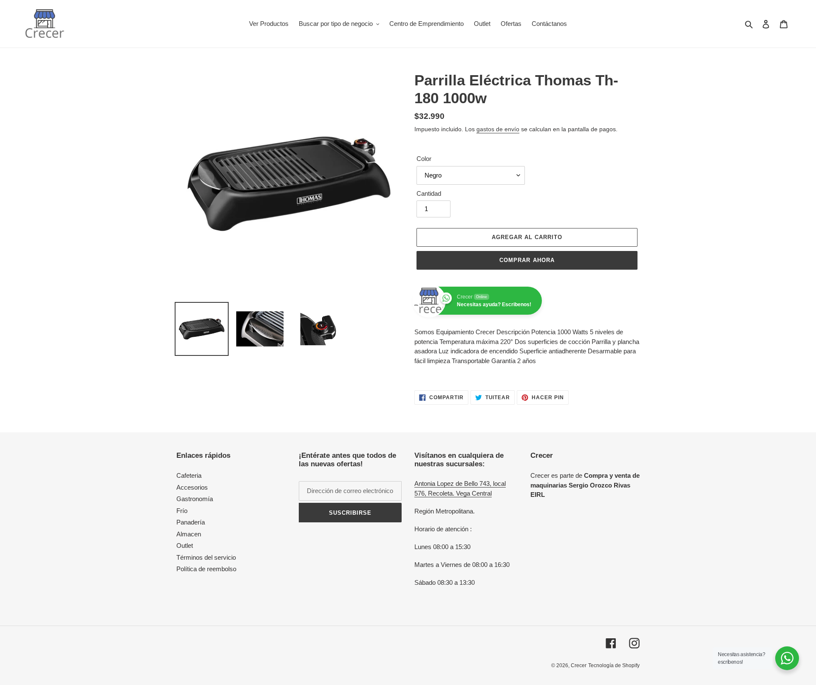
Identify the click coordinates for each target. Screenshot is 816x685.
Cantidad (428, 193)
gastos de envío (497, 129)
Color (423, 158)
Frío (181, 510)
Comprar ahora (527, 260)
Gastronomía (194, 498)
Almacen (188, 534)
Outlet (184, 545)
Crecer (578, 665)
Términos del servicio (206, 557)
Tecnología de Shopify (614, 665)
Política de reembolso (206, 568)
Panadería (190, 522)
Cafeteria (188, 475)
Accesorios (192, 487)
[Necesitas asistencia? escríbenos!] (787, 658)
